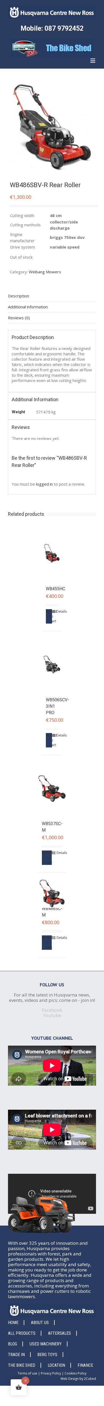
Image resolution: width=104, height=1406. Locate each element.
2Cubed (90, 1378)
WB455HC (55, 588)
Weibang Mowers (45, 271)
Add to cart (51, 616)
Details (57, 611)
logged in (44, 484)
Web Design (70, 1378)
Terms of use (27, 1373)
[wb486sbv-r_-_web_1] (52, 127)
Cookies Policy (75, 1373)
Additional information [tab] (28, 306)
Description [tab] (18, 295)
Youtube (52, 1015)
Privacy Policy (51, 1373)
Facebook (52, 1010)
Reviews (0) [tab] (19, 317)
